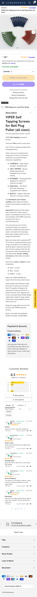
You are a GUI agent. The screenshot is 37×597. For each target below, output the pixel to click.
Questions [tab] (21, 405)
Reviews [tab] (8, 405)
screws (8, 415)
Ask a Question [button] (19, 400)
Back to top (18, 532)
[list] (18, 32)
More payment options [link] (18, 90)
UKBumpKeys (10, 592)
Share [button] (9, 431)
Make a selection (18, 77)
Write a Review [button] (19, 395)
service (8, 411)
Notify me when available (35, 299)
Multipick (4, 7)
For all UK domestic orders (21, 525)
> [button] (24, 509)
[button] (28, 431)
